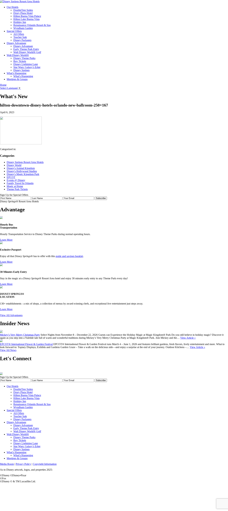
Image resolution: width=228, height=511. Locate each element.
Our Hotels (12, 7)
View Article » (188, 337)
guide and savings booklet (69, 256)
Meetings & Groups (17, 79)
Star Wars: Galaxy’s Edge (26, 67)
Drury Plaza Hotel (23, 13)
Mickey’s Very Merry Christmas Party (20, 334)
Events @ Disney (16, 180)
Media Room (7, 464)
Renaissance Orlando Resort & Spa (32, 25)
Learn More (6, 239)
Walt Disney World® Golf (27, 52)
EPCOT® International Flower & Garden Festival (26, 344)
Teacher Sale (20, 37)
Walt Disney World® (18, 55)
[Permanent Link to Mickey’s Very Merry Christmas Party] (1, 331)
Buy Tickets (19, 61)
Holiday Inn (19, 22)
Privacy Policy (23, 464)
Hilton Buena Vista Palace (27, 16)
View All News (8, 350)
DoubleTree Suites (23, 10)
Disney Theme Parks (24, 58)
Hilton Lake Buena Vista (26, 19)
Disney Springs (21, 70)
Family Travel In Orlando (20, 183)
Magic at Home (15, 186)
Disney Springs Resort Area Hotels (25, 162)
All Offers (18, 34)
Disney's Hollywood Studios (22, 171)
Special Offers (14, 31)
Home (3, 84)
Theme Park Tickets (17, 189)
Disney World (14, 165)
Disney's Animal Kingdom (21, 168)
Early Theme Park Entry (26, 49)
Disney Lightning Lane (25, 64)
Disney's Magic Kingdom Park (23, 174)
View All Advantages (11, 315)
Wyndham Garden (23, 28)
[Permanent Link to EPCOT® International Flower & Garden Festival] (1, 341)
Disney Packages (22, 40)
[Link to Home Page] (20, 1)
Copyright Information (45, 464)
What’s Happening (16, 73)
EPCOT (11, 177)
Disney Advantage (16, 43)
